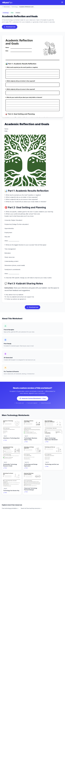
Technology (14, 6)
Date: (6, 131)
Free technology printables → (10, 508)
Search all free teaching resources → (31, 508)
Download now (10, 27)
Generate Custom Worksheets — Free (34, 398)
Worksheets (6, 6)
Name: (6, 129)
